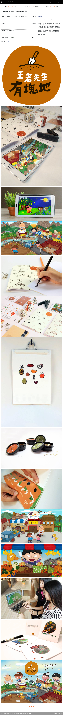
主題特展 (16, 6)
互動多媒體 (40, 16)
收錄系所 (26, 6)
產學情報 (47, 6)
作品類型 (37, 6)
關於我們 (58, 6)
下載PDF (8, 41)
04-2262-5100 (31, 713)
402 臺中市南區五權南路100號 (21, 713)
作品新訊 (5, 6)
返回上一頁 (31, 706)
